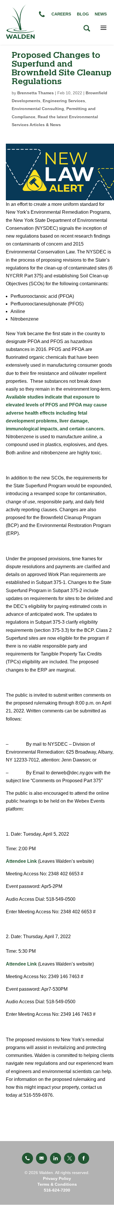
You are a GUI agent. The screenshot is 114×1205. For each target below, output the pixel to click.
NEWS (101, 14)
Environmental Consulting (38, 108)
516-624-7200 (57, 1190)
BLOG (83, 14)
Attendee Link (21, 861)
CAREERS (61, 14)
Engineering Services (64, 100)
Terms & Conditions (57, 1184)
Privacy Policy (57, 1178)
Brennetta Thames (35, 93)
